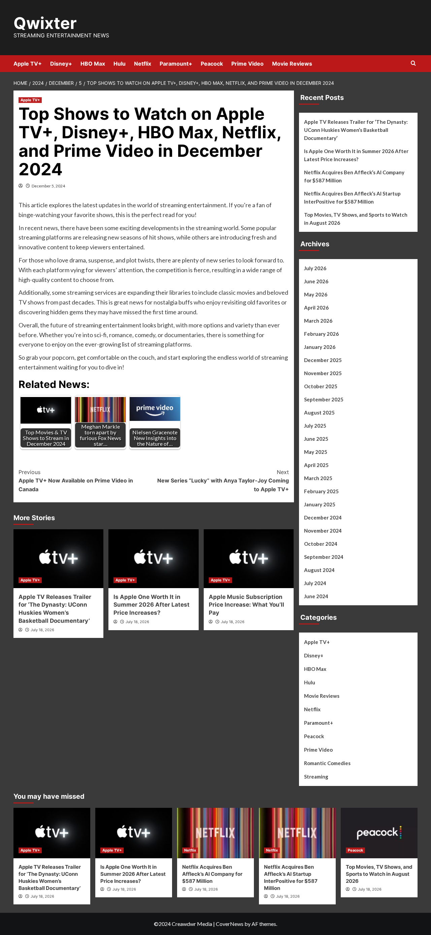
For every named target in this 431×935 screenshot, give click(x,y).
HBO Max (92, 63)
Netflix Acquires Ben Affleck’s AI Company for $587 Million (354, 176)
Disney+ (61, 63)
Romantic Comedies (327, 763)
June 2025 (316, 439)
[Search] (413, 63)
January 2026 (319, 347)
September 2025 (323, 399)
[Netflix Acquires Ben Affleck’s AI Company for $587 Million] (215, 833)
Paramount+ (176, 63)
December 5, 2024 (48, 185)
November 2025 (323, 373)
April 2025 (316, 465)
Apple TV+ (27, 63)
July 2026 (315, 268)
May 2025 (315, 452)
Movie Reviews (292, 63)
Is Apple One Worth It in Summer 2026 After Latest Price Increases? (151, 605)
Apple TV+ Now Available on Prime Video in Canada (76, 481)
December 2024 (323, 517)
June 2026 (316, 281)
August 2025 (319, 412)
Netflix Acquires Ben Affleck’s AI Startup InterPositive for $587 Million (352, 197)
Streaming (316, 777)
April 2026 (316, 307)
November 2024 (323, 531)
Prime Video (247, 63)
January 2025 (319, 504)
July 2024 (315, 583)
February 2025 (321, 491)
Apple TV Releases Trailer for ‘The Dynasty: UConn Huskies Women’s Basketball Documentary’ (356, 130)
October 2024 (320, 544)
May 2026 (315, 294)
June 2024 (316, 596)
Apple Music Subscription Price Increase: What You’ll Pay (246, 605)
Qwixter (45, 23)
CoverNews (229, 924)
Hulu (119, 63)
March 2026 (318, 321)
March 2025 (318, 478)
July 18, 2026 (42, 629)
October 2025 (320, 386)
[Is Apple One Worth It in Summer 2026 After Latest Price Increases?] (153, 558)
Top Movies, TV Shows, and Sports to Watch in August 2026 (355, 219)
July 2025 (315, 426)
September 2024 (323, 557)
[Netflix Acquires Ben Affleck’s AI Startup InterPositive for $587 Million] (297, 833)
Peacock (212, 63)
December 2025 (323, 360)
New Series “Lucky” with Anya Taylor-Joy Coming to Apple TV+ (223, 481)
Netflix (142, 63)
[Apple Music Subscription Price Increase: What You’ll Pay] (249, 558)
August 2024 (319, 570)
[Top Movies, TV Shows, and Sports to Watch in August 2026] (379, 833)
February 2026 (321, 334)
